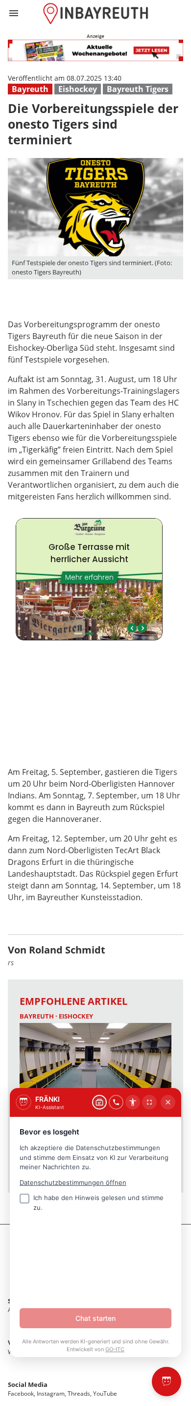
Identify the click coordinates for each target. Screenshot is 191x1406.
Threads (79, 1393)
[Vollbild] (149, 1102)
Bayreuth (30, 89)
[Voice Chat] (116, 1102)
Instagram (51, 1393)
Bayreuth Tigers (137, 89)
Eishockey (77, 89)
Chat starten (95, 1318)
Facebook (21, 1393)
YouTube (105, 1393)
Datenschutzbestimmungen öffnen (73, 1182)
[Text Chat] (99, 1102)
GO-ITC (114, 1349)
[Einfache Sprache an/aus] (132, 1102)
